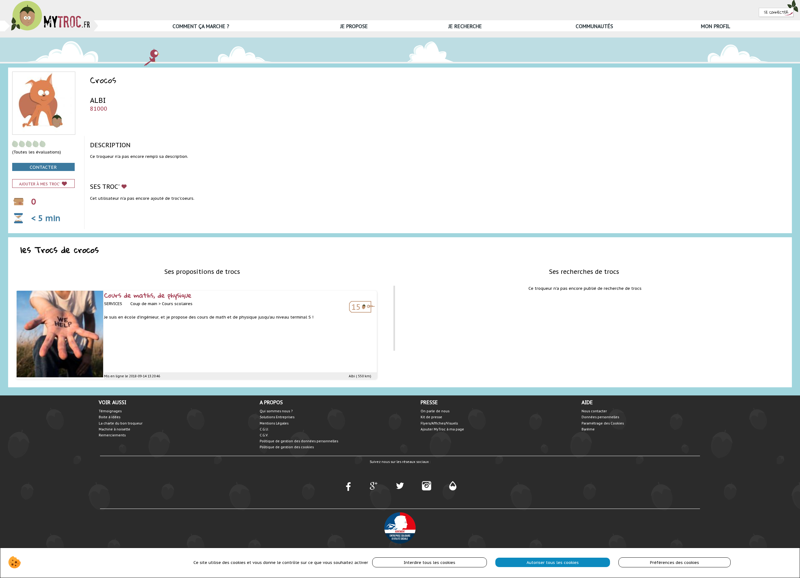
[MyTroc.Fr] (50, 2)
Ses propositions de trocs (202, 271)
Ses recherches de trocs (584, 271)
